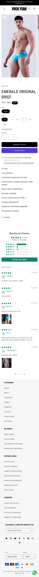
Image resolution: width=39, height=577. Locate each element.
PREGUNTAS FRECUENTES (12, 476)
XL (31, 120)
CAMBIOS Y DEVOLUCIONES (13, 471)
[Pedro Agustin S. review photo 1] (7, 363)
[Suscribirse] (31, 530)
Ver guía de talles (7, 129)
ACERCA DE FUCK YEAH (11, 503)
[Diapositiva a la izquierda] (15, 81)
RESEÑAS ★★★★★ (10, 485)
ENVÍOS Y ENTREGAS (10, 466)
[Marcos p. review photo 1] (7, 319)
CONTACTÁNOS (9, 490)
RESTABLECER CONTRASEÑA (13, 448)
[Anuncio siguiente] (35, 2)
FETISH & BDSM (9, 416)
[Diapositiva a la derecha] (24, 81)
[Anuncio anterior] (4, 2)
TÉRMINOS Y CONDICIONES (12, 517)
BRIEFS (6, 393)
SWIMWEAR (8, 407)
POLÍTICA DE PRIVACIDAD (12, 512)
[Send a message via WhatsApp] (34, 572)
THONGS (7, 402)
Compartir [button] (7, 217)
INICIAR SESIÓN (9, 439)
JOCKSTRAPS (8, 397)
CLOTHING (7, 412)
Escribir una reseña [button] (19, 260)
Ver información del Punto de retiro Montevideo (19, 163)
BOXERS (6, 388)
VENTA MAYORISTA (10, 508)
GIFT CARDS (8, 421)
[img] (6, 273)
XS (5, 119)
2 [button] (18, 374)
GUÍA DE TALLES (9, 461)
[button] (4, 8)
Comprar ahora (19, 151)
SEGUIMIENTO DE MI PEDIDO (13, 444)
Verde (6, 111)
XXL (6, 124)
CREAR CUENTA (9, 434)
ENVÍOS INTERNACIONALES (13, 480)
